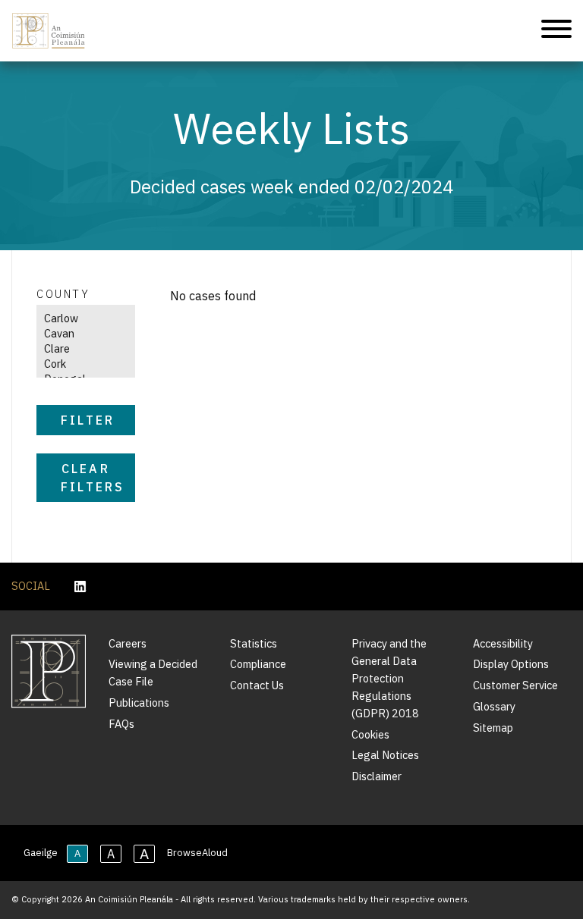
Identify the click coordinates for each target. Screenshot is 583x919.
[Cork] (80, 364)
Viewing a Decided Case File (153, 672)
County (63, 294)
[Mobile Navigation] (556, 31)
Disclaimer (376, 776)
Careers (128, 643)
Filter (88, 420)
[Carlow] (80, 318)
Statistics (253, 643)
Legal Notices (385, 755)
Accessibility (503, 643)
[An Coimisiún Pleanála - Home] (48, 30)
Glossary (494, 706)
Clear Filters (92, 477)
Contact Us (257, 685)
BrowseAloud (197, 852)
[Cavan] (80, 333)
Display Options (511, 664)
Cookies (370, 734)
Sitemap (493, 727)
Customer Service (515, 685)
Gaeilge (41, 852)
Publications (139, 702)
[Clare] (80, 348)
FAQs (121, 724)
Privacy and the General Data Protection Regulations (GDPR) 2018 (389, 678)
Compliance (258, 664)
